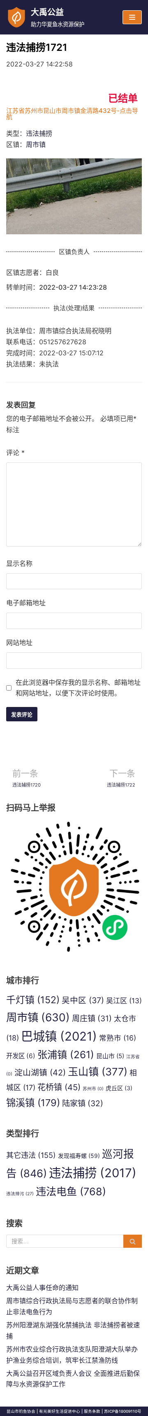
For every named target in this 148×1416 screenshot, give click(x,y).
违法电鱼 (71, 1191)
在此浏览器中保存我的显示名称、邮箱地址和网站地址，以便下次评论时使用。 (78, 688)
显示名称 (19, 563)
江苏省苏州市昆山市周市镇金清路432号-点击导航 (72, 114)
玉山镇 (97, 1072)
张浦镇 (65, 1054)
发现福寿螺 (79, 1155)
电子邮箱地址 (26, 603)
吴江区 (124, 1000)
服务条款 (92, 1411)
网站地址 (19, 642)
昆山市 (110, 1056)
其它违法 (31, 1155)
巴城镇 (59, 1036)
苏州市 (93, 1088)
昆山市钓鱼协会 (21, 1411)
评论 (15, 452)
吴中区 (83, 1000)
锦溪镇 (33, 1103)
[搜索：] (74, 1241)
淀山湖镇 (40, 1072)
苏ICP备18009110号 (122, 1411)
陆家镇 (82, 1103)
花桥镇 (59, 1087)
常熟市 (117, 1038)
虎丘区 (119, 1087)
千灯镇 (33, 1000)
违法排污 (20, 1193)
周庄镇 (92, 1018)
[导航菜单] (132, 17)
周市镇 (36, 144)
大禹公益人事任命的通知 (42, 1287)
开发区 (20, 1056)
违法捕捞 (39, 133)
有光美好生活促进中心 (59, 1411)
